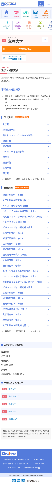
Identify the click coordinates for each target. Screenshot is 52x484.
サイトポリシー (14, 468)
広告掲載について (24, 464)
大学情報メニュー (26, 49)
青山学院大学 (14, 396)
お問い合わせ (8, 464)
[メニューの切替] (48, 3)
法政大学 (12, 404)
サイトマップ (40, 464)
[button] (49, 25)
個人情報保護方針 (31, 468)
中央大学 (12, 411)
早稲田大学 (13, 419)
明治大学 (12, 389)
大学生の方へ (39, 459)
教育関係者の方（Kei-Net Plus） (17, 459)
